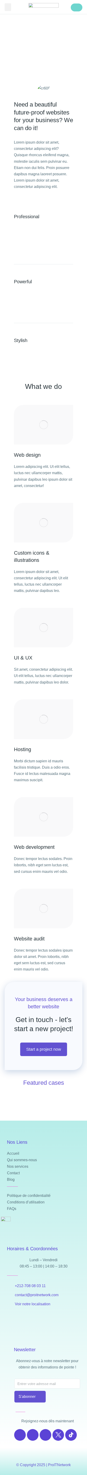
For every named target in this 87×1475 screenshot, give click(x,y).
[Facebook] (20, 1435)
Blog (11, 1179)
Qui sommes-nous (22, 1160)
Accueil (13, 1153)
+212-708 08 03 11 (30, 1286)
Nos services (17, 1166)
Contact (13, 1173)
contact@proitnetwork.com (36, 1295)
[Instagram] (33, 1435)
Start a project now (43, 1049)
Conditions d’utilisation (26, 1202)
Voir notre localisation (32, 1304)
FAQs (11, 1209)
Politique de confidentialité (29, 1196)
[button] (8, 7)
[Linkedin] (45, 1435)
